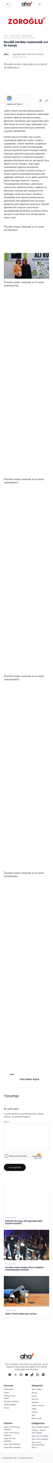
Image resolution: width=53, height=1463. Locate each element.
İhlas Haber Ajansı (19, 54)
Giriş (5, 35)
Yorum (7, 1121)
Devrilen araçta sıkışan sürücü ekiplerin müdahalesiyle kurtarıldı (24, 1268)
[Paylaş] (40, 100)
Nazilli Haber (27, 35)
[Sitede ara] (8, 4)
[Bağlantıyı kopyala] (46, 100)
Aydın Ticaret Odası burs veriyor (21, 1314)
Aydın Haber (14, 35)
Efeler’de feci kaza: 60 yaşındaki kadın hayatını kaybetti (23, 1222)
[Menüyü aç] (39, 4)
